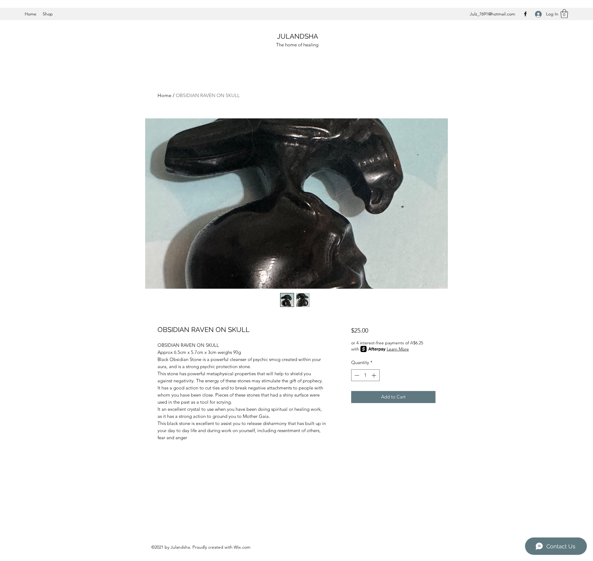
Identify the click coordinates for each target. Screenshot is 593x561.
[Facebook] (525, 14)
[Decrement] (356, 375)
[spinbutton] (365, 375)
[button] (564, 13)
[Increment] (374, 375)
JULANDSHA (297, 36)
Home (164, 95)
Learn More (398, 349)
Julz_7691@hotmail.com (492, 14)
